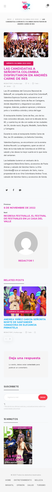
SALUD (31, 485)
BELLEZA (39, 480)
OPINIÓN (20, 485)
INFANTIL (9, 485)
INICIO (9, 19)
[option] (25, 310)
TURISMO (41, 485)
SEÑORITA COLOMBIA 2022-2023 (26, 19)
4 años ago (18, 83)
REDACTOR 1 (8, 83)
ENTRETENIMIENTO (23, 480)
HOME (8, 480)
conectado (31, 365)
